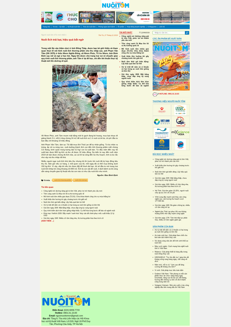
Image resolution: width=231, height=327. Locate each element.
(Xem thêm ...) (47, 221)
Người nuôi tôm (47, 35)
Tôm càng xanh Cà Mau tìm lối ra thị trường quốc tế (64, 194)
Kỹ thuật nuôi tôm (74, 27)
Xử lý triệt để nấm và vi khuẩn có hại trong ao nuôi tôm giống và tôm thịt (72, 205)
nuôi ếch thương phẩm (63, 180)
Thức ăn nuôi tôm (89, 27)
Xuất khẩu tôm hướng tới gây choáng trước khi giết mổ (65, 199)
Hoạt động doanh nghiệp (136, 27)
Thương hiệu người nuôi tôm (169, 101)
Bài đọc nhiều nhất (163, 154)
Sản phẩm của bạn (163, 226)
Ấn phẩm (121, 27)
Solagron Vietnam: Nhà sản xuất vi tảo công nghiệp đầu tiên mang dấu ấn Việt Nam (172, 286)
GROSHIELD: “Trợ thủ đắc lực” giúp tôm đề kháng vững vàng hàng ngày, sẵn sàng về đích (172, 259)
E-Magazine (152, 27)
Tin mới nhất (60, 35)
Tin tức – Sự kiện (59, 27)
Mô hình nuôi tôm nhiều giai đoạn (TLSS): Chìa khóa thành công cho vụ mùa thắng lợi (77, 197)
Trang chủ (46, 27)
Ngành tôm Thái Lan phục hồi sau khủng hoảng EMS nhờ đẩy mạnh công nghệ (170, 213)
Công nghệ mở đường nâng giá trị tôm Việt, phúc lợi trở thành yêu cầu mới (73, 191)
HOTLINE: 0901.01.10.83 (169, 94)
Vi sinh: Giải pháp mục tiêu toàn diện (169, 270)
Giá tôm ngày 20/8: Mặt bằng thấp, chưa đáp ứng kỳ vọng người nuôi (71, 208)
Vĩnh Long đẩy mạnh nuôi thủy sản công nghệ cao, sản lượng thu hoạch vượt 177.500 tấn (170, 199)
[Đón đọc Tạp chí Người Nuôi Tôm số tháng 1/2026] (171, 66)
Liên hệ (162, 27)
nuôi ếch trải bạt (81, 180)
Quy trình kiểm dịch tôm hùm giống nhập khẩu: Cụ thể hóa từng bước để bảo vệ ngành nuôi (79, 211)
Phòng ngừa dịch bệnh (106, 27)
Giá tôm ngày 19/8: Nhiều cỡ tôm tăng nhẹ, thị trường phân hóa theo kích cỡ (74, 218)
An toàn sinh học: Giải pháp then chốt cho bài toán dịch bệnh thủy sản (171, 236)
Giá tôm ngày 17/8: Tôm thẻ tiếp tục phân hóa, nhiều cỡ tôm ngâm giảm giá (171, 219)
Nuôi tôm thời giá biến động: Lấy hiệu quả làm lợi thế (64, 202)
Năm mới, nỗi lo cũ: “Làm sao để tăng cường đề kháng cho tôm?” (169, 266)
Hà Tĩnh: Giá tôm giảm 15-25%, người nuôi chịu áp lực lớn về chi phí (171, 192)
